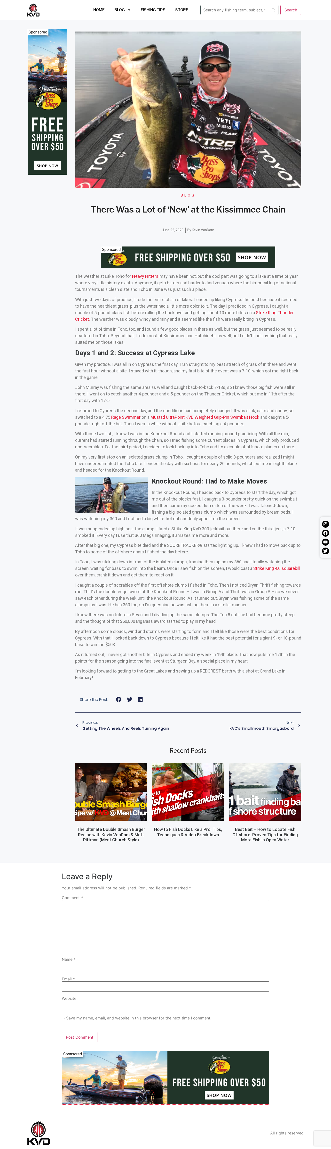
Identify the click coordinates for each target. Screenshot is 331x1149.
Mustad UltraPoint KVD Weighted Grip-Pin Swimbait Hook (204, 417)
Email (68, 979)
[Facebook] (325, 533)
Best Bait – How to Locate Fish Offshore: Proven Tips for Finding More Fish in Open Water (265, 834)
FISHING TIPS (153, 10)
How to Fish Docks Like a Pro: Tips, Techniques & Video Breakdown (188, 832)
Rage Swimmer (126, 417)
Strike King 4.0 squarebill (276, 568)
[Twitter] (325, 551)
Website (69, 998)
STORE (181, 10)
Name (69, 959)
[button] (119, 699)
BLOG (119, 10)
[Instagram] (325, 524)
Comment (72, 898)
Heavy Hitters (145, 276)
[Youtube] (325, 542)
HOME (99, 10)
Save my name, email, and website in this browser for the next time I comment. (138, 1018)
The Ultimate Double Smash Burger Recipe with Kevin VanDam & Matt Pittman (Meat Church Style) (111, 834)
